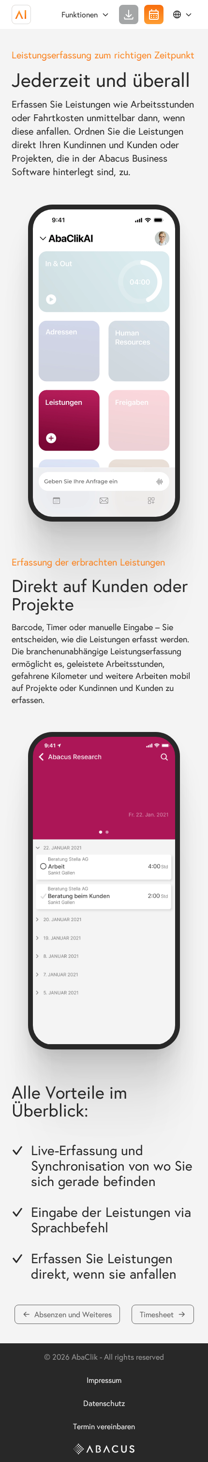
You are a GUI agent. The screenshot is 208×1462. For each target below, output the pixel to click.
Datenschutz (104, 1403)
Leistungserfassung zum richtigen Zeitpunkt (103, 54)
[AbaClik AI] (21, 14)
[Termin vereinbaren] (153, 14)
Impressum (104, 1380)
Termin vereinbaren (104, 1426)
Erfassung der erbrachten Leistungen (88, 561)
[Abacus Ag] (104, 1449)
